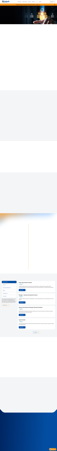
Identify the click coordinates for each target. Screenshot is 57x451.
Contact (51, 1)
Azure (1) (4, 284)
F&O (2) (4, 290)
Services (29, 1)
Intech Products (24, 1)
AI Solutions (19, 1)
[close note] (54, 4)
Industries (33, 1)
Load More (36, 332)
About (37, 1)
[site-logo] (5, 2)
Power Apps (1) (5, 293)
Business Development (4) (7, 287)
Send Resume (5, 305)
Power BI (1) (4, 296)
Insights (40, 1)
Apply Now (21, 290)
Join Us (37, 4)
